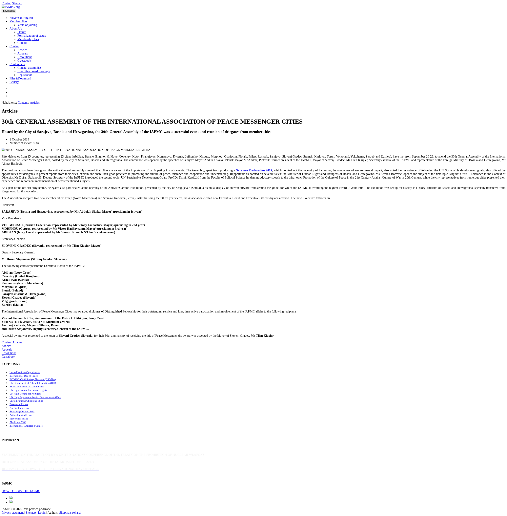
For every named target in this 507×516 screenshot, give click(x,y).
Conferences (17, 64)
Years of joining (27, 25)
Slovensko (16, 17)
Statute (21, 32)
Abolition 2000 (18, 422)
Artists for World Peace (22, 415)
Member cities (18, 21)
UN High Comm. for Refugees (25, 393)
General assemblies (29, 67)
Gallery (14, 82)
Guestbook (24, 60)
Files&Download (20, 78)
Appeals (22, 53)
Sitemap (17, 3)
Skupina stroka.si (70, 512)
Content (14, 46)
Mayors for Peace (19, 418)
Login (42, 512)
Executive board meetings (33, 71)
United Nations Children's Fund (26, 400)
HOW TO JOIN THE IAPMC (21, 491)
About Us (16, 28)
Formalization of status (31, 35)
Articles (22, 50)
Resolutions (24, 57)
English (28, 17)
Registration (24, 74)
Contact (6, 3)
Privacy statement (13, 512)
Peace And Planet (19, 404)
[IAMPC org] (11, 7)
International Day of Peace (24, 375)
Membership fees (28, 39)
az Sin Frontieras (20, 407)
